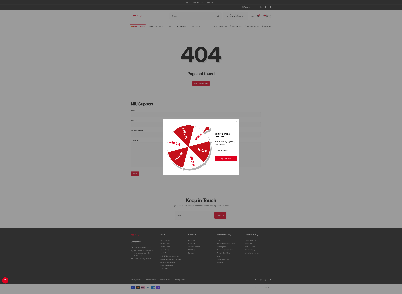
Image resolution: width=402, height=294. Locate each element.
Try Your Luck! (226, 159)
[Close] (236, 121)
